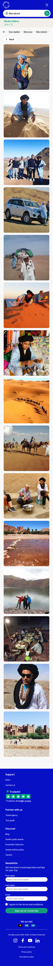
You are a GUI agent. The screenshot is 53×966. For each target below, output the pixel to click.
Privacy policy (26, 952)
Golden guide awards (14, 839)
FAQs (7, 780)
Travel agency (11, 815)
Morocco (28, 31)
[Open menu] (46, 4)
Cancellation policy (26, 957)
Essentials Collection (14, 844)
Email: (7, 894)
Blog (7, 834)
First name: (10, 875)
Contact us (10, 785)
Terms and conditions (26, 947)
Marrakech (41, 31)
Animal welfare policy (14, 849)
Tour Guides (14, 31)
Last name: (10, 885)
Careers (8, 855)
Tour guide (10, 820)
